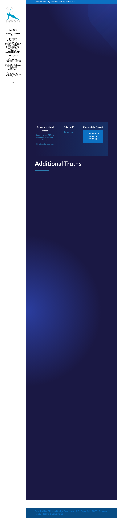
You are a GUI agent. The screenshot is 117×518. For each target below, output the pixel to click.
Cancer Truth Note (73, 14)
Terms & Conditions (53, 513)
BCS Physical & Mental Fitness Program (13, 67)
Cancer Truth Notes (13, 61)
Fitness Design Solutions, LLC (63, 511)
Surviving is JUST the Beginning (62, 113)
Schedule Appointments (13, 75)
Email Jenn (69, 132)
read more (41, 272)
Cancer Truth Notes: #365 (47, 253)
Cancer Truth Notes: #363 (47, 467)
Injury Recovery (13, 39)
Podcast (13, 56)
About (13, 30)
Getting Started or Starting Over (13, 48)
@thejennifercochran (45, 144)
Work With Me (13, 35)
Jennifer (50, 14)
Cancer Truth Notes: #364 (47, 359)
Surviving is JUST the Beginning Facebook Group (45, 137)
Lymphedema (12, 52)
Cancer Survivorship (13, 43)
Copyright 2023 (89, 511)
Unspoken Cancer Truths (93, 136)
